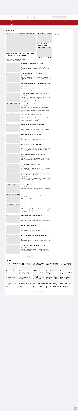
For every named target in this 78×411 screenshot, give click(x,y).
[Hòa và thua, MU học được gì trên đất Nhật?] (13, 198)
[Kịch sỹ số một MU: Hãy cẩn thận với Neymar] (13, 148)
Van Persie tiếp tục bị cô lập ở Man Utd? (30, 103)
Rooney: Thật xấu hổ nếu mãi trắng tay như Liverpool (44, 44)
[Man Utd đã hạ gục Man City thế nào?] (44, 52)
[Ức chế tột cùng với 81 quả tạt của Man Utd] (13, 118)
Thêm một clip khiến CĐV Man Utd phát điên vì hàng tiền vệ (35, 93)
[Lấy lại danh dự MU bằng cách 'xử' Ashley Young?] (13, 158)
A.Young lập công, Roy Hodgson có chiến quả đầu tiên (34, 235)
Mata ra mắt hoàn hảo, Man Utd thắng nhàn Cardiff (32, 124)
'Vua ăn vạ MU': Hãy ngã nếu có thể (29, 174)
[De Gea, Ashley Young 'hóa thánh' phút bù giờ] (13, 67)
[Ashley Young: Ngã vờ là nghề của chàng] (13, 168)
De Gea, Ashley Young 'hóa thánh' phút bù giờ (32, 63)
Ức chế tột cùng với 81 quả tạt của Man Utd (31, 114)
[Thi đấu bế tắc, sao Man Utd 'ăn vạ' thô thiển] (13, 77)
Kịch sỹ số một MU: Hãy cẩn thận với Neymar (31, 144)
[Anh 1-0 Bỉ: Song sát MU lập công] (13, 229)
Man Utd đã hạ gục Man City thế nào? (44, 58)
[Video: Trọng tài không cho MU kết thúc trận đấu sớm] (13, 208)
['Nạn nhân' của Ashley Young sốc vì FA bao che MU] (13, 249)
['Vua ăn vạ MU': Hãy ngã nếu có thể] (13, 178)
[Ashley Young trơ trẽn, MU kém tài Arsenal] (13, 138)
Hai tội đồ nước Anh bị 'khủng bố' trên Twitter (31, 215)
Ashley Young (10, 30)
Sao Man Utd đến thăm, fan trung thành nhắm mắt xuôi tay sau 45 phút (20, 54)
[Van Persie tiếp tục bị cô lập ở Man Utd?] (13, 107)
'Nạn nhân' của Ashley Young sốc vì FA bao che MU (33, 245)
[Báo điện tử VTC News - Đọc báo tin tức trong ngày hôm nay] (17, 17)
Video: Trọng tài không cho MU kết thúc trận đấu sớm (33, 205)
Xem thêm (28, 256)
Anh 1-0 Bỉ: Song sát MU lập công (29, 225)
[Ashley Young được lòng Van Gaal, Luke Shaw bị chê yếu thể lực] (13, 87)
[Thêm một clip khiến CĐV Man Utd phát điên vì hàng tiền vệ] (13, 97)
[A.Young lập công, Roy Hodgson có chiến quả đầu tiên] (13, 239)
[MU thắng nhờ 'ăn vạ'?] (13, 188)
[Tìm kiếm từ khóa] (66, 17)
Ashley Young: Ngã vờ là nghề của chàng (31, 164)
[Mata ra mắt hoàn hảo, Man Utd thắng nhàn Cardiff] (13, 128)
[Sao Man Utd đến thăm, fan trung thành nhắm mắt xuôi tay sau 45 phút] (21, 42)
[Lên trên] (75, 408)
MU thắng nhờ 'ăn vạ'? (26, 184)
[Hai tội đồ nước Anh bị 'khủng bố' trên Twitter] (13, 219)
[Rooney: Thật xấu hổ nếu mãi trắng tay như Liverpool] (44, 38)
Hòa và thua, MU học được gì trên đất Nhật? (31, 195)
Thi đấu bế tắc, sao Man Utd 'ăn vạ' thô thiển (31, 73)
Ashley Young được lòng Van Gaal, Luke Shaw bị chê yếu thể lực (35, 84)
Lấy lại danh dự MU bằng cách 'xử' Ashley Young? (33, 154)
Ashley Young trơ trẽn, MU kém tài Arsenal (31, 134)
